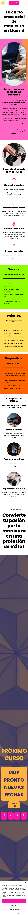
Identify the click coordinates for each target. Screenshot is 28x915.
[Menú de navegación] (25, 3)
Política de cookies (8, 913)
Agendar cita (14, 3)
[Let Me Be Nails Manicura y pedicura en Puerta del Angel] (3, 3)
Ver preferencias (14, 909)
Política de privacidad (18, 913)
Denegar (14, 905)
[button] (25, 882)
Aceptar (14, 901)
